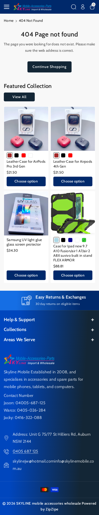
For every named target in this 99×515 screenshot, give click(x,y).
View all (19, 97)
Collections (15, 329)
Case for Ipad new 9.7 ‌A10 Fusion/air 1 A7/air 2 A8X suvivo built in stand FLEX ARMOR (72, 253)
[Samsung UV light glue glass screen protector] (26, 213)
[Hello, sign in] (82, 7)
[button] (8, 7)
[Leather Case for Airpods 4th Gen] (73, 129)
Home (8, 20)
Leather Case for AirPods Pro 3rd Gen (26, 163)
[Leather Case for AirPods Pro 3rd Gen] (26, 129)
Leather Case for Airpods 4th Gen (72, 163)
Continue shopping (49, 66)
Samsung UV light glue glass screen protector (24, 242)
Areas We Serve (19, 339)
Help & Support (19, 319)
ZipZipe (52, 509)
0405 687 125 (25, 451)
